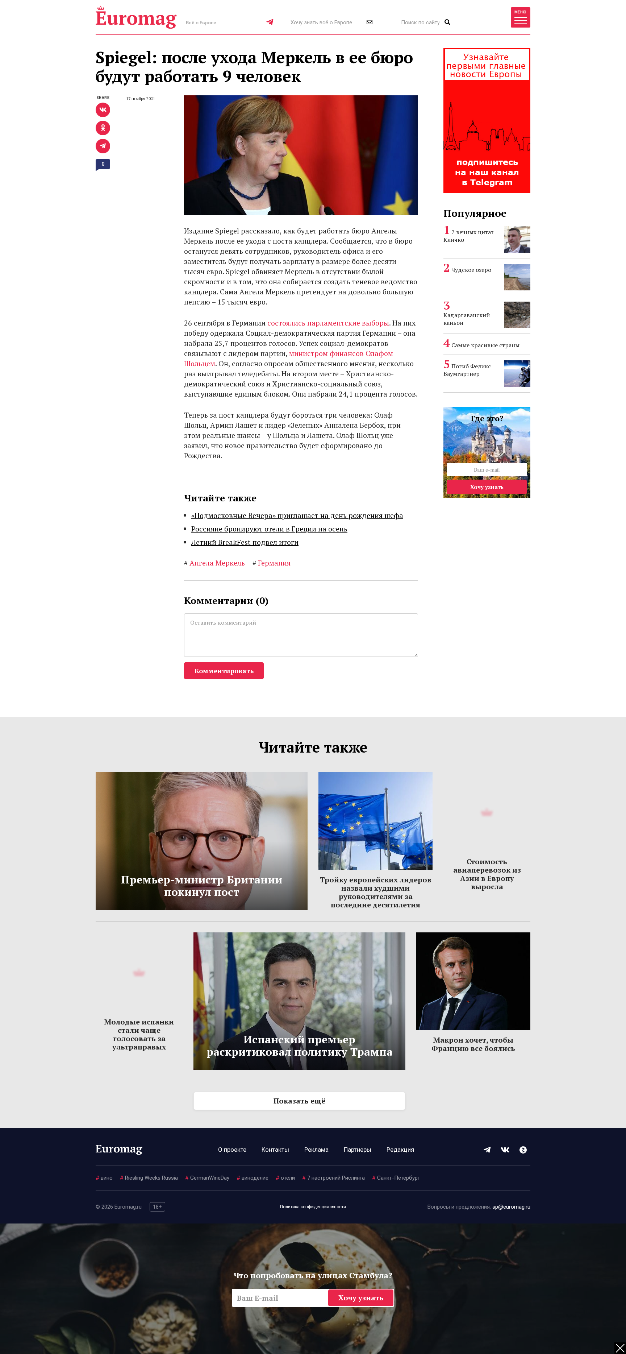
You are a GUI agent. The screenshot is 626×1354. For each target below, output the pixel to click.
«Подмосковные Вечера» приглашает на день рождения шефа (297, 515)
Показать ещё (299, 1101)
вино (104, 1178)
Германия (272, 563)
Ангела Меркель (214, 563)
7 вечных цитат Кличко (468, 236)
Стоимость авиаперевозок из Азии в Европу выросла (487, 874)
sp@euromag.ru (511, 1207)
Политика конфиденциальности (313, 1206)
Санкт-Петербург (396, 1178)
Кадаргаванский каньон (466, 319)
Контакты (275, 1149)
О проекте (232, 1149)
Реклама (316, 1149)
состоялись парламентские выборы (328, 323)
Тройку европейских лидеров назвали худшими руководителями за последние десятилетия (375, 892)
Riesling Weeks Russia (149, 1178)
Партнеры (357, 1149)
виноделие (252, 1178)
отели (285, 1178)
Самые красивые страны (485, 345)
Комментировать (224, 670)
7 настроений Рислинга (333, 1178)
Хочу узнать (487, 486)
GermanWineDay (207, 1178)
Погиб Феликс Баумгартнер (467, 370)
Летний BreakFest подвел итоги (245, 542)
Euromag (136, 17)
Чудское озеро (471, 270)
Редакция (400, 1149)
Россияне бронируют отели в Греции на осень (269, 529)
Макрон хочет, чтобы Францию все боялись (473, 1044)
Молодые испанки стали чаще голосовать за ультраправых (139, 1034)
